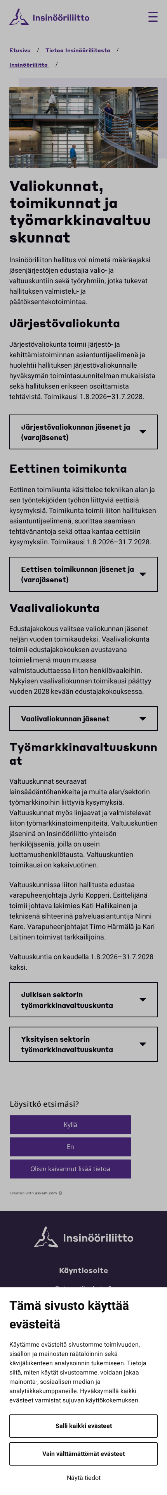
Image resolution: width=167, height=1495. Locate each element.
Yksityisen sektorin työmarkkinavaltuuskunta (67, 1044)
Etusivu (20, 49)
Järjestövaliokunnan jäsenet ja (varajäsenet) (75, 432)
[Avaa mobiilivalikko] (150, 17)
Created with (33, 1193)
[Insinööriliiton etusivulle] (49, 17)
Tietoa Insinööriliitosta (77, 49)
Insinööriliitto (29, 64)
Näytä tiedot (84, 1478)
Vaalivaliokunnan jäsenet (65, 718)
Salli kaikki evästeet (84, 1426)
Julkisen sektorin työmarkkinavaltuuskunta (67, 999)
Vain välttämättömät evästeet (83, 1454)
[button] (70, 1124)
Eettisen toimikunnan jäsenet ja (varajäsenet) (77, 574)
